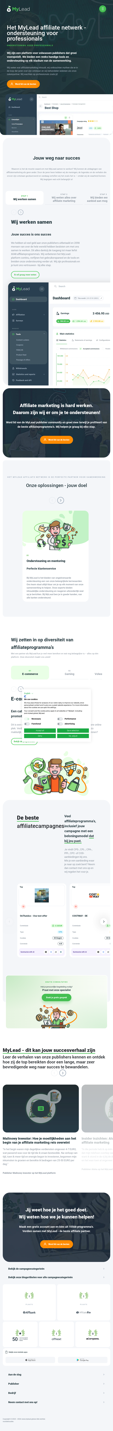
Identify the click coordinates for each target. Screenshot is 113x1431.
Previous (9, 921)
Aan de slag (14, 1374)
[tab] (25, 198)
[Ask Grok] (56, 952)
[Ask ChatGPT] (46, 952)
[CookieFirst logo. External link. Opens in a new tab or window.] (25, 696)
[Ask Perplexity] (61, 952)
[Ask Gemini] (51, 952)
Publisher (13, 1383)
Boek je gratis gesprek (56, 997)
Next (103, 921)
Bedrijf (12, 1393)
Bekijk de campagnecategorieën (26, 1268)
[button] (28, 693)
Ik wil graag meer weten (25, 274)
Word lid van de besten (25, 84)
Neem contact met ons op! (22, 1402)
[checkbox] (27, 719)
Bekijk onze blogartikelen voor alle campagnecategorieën (40, 1277)
